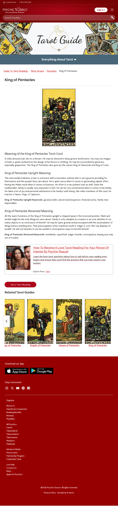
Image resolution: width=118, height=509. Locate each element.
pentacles (52, 71)
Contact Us (11, 468)
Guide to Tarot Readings (16, 71)
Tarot (47, 271)
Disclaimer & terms (65, 492)
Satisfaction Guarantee (16, 409)
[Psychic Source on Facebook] (28, 388)
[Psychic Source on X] (12, 388)
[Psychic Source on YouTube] (17, 388)
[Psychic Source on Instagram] (6, 388)
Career (9, 427)
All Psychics (11, 424)
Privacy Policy (50, 492)
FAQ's (8, 471)
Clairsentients (12, 434)
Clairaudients (12, 430)
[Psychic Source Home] (15, 9)
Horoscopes (12, 452)
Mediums (10, 440)
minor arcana (37, 71)
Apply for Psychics (14, 474)
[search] (112, 17)
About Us (10, 405)
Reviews (10, 415)
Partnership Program (15, 456)
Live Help (10, 464)
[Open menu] (112, 10)
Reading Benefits (13, 412)
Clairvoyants (11, 437)
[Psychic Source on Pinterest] (23, 388)
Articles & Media (13, 449)
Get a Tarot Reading (20, 284)
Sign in (101, 9)
